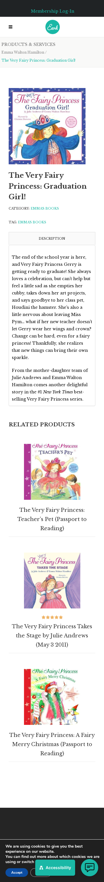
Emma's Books (45, 208)
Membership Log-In (52, 11)
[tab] (52, 238)
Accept (16, 872)
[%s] (47, 126)
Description (52, 239)
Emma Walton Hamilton (22, 52)
